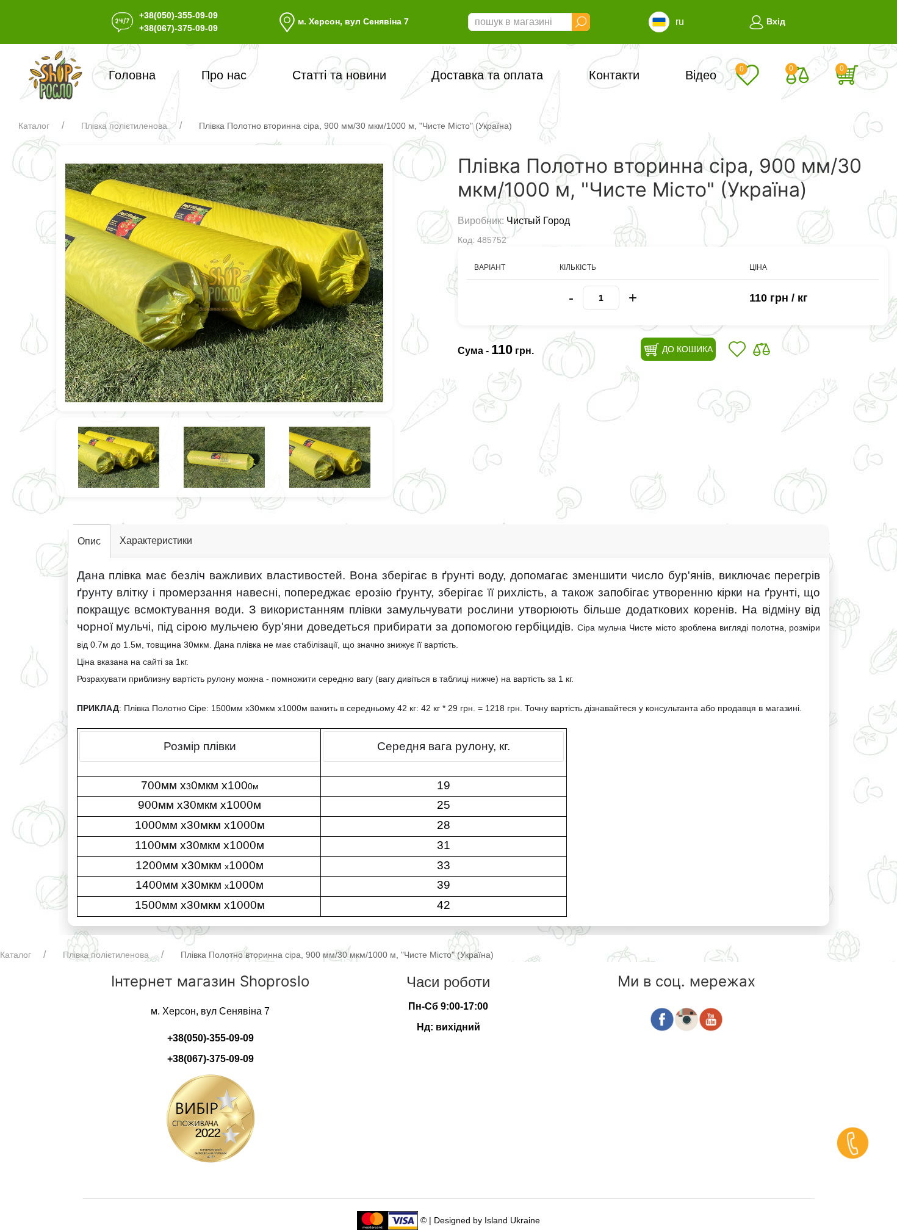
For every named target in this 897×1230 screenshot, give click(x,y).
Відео (700, 75)
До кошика (686, 349)
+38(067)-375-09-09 (178, 28)
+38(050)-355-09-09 (178, 15)
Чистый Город (538, 220)
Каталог (33, 126)
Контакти (614, 75)
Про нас (224, 75)
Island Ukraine (512, 1220)
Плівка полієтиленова (124, 126)
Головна (132, 75)
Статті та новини (339, 75)
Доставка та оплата (487, 75)
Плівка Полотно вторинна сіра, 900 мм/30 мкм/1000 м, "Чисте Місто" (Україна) (355, 126)
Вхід (774, 21)
